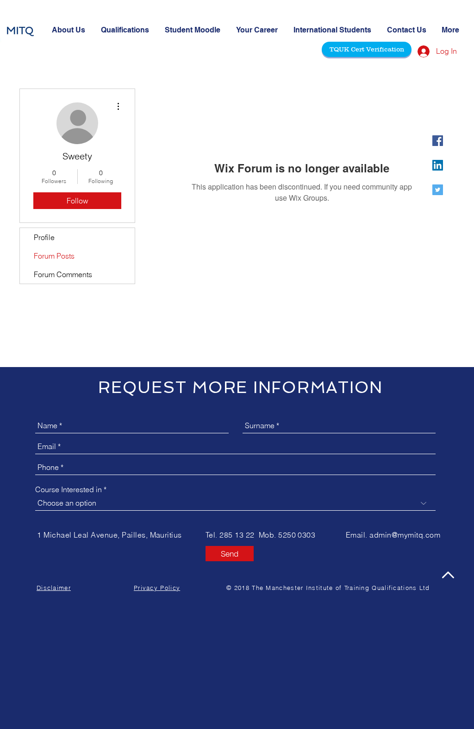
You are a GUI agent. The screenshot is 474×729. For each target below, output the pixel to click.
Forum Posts (54, 255)
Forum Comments (63, 274)
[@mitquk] (437, 140)
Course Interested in (68, 489)
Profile (44, 237)
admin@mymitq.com (404, 534)
